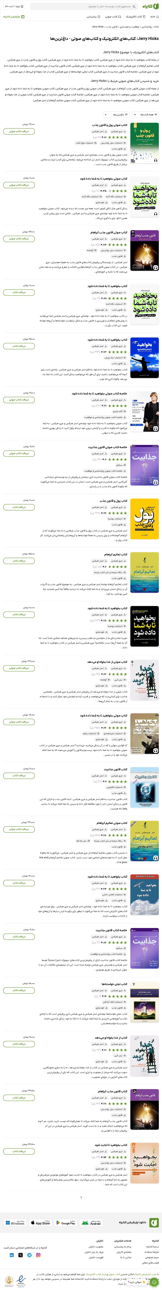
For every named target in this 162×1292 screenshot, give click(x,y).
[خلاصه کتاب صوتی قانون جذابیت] (144, 465)
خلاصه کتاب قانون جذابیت (111, 930)
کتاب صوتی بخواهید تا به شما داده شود (103, 179)
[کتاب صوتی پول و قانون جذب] (144, 143)
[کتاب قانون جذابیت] (144, 787)
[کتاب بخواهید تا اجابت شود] (144, 1163)
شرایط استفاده (152, 1252)
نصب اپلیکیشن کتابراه (145, 1274)
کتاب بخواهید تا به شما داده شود (107, 286)
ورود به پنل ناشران (94, 1252)
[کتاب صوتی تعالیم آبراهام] (144, 841)
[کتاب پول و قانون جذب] (144, 519)
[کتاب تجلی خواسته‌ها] (144, 1002)
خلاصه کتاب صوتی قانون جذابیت (107, 447)
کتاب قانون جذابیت (115, 769)
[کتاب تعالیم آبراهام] (144, 572)
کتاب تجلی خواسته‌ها (114, 984)
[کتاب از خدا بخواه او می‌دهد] (144, 1055)
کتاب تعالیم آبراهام (115, 554)
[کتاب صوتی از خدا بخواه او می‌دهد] (144, 680)
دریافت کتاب (19, 292)
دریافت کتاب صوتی (19, 131)
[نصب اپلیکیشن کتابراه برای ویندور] (15, 1223)
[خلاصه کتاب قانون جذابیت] (144, 948)
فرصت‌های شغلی (150, 1262)
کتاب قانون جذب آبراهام (112, 1091)
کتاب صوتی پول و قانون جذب (109, 125)
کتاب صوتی (114, 1274)
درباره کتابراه (152, 1246)
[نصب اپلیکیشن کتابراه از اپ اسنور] (40, 1223)
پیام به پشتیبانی (122, 1246)
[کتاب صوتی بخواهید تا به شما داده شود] (144, 196)
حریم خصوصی (152, 1257)
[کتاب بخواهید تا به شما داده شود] (144, 304)
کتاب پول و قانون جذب (113, 501)
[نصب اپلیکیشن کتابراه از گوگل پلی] (66, 1223)
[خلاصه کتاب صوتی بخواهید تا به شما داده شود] (144, 411)
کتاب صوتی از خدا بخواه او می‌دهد (107, 662)
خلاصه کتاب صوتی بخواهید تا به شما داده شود (99, 394)
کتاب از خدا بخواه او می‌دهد (111, 1038)
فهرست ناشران (96, 1257)
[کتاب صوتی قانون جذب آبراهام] (144, 250)
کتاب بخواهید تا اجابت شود (111, 1145)
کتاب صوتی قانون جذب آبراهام (108, 232)
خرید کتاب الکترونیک (96, 1274)
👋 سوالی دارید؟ (136, 1282)
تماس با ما (125, 1257)
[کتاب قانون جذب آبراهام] (144, 1109)
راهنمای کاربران (123, 1252)
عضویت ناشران (96, 1246)
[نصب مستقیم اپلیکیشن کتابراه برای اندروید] (91, 1223)
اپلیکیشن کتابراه (11, 16)
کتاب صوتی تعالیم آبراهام (112, 823)
